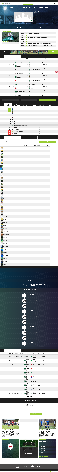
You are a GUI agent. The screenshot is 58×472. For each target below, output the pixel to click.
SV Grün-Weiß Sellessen (29, 400)
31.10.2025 (22, 41)
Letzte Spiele (29, 56)
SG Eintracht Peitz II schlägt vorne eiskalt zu (38, 37)
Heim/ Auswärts (25, 105)
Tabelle (8, 105)
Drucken (47, 135)
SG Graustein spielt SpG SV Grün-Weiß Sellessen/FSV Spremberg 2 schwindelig (39, 35)
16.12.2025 (22, 39)
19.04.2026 (22, 35)
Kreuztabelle (41, 105)
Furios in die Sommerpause (8, 43)
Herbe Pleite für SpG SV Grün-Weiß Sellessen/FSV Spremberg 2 (39, 41)
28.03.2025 (22, 45)
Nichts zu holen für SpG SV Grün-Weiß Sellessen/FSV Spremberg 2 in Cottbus (39, 43)
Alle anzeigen (28, 396)
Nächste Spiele (12, 56)
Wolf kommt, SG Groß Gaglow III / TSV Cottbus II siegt (40, 45)
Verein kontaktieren (36, 413)
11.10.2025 (22, 43)
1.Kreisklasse (36, 11)
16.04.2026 (22, 37)
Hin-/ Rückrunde (16, 105)
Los (47, 100)
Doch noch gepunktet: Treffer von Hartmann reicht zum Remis (39, 39)
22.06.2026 (22, 33)
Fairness (49, 105)
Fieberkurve (33, 105)
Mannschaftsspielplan (45, 56)
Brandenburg (30, 6)
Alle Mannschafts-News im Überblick (28, 47)
